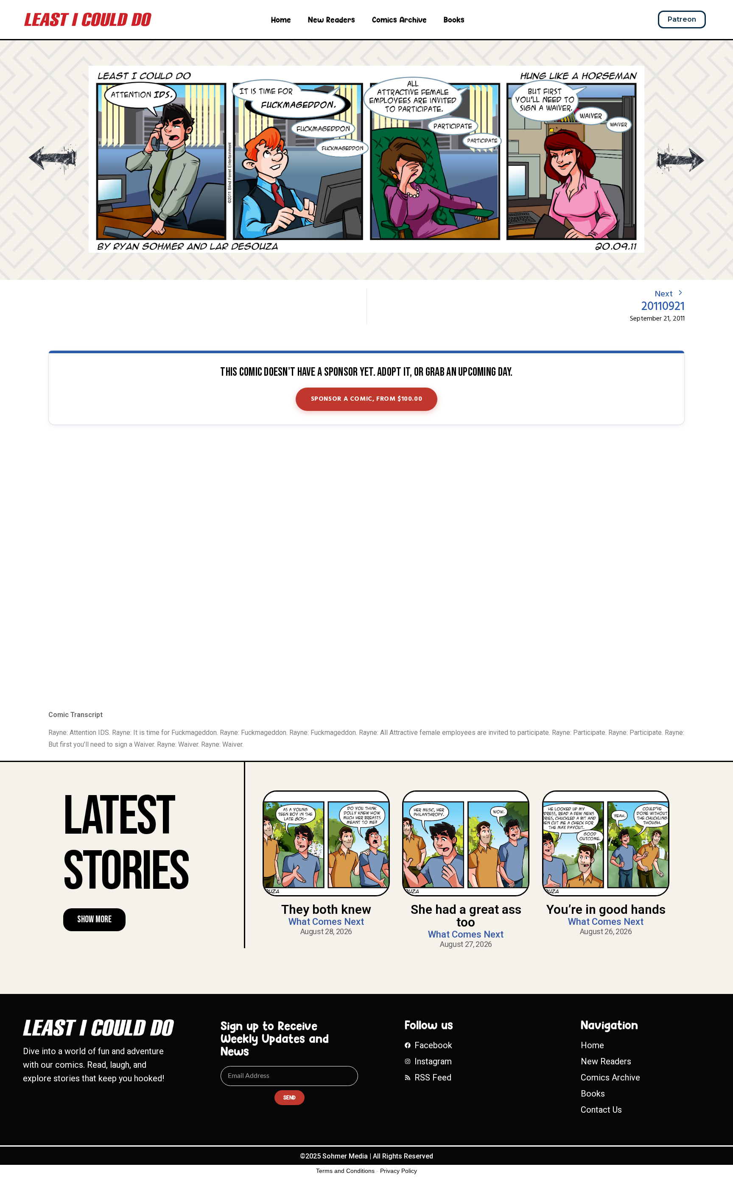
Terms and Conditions (345, 1170)
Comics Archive (399, 19)
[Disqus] (366, 568)
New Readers (331, 19)
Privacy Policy (398, 1170)
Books (454, 19)
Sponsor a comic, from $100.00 (366, 399)
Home (281, 19)
